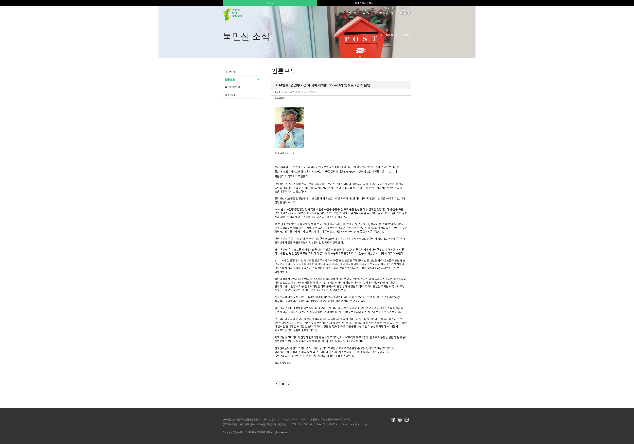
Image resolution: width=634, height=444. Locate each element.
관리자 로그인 (406, 8)
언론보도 (230, 79)
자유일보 (286, 363)
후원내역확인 (390, 8)
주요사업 (368, 13)
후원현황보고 (232, 87)
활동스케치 (231, 94)
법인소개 (351, 13)
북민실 (269, 2)
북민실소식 (386, 13)
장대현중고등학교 (364, 2)
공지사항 (230, 71)
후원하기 (405, 13)
